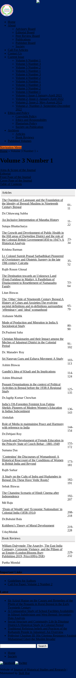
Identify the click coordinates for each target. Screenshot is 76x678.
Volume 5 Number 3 (28, 64)
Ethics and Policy (18, 113)
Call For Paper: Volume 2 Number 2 (30, 584)
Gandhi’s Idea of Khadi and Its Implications (29, 371)
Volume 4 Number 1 (28, 81)
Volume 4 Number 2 (28, 78)
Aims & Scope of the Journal (18, 170)
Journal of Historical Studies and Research (40, 669)
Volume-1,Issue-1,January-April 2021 (39, 95)
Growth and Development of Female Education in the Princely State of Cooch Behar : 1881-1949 (33, 442)
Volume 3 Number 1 (28, 92)
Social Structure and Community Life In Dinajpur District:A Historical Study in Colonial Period (38, 623)
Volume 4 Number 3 (28, 74)
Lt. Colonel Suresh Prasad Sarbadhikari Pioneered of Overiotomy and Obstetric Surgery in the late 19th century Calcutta (33, 259)
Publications (23, 39)
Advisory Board (25, 29)
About (12, 25)
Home (11, 22)
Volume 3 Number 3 (28, 85)
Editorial (5, 173)
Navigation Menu (11, 147)
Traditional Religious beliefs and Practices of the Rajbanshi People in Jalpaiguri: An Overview (37, 630)
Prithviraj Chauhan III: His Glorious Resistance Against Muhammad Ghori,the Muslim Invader (42, 637)
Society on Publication (29, 127)
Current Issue (16, 57)
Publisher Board (25, 43)
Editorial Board (25, 32)
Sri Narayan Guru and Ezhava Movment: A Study (32, 358)
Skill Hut (24, 673)
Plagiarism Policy (26, 123)
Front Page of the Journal (15, 177)
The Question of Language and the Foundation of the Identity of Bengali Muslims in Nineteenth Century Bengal (32, 203)
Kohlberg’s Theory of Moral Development (28, 525)
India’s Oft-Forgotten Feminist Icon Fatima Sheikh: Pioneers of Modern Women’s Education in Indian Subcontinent (32, 407)
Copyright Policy (26, 116)
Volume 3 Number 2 (28, 88)
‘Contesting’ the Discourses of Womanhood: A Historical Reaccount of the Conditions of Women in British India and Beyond (32, 460)
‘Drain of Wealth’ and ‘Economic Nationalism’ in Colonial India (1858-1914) (32, 510)
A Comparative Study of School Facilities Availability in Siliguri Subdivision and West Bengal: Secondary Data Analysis (41, 614)
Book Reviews (25, 137)
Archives (13, 130)
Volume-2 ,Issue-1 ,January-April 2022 (40, 99)
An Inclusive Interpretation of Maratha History (30, 219)
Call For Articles (18, 50)
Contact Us (15, 53)
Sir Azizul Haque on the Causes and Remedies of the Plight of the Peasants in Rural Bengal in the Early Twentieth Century (40, 604)
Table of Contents (11, 184)
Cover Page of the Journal (16, 180)
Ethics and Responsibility (31, 120)
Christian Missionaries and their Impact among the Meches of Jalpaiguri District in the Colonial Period (33, 342)
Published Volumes (19, 141)
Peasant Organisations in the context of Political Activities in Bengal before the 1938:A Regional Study (31, 388)
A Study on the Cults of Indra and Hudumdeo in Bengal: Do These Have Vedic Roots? (31, 478)
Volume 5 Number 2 (28, 67)
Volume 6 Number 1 (28, 60)
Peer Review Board (28, 36)
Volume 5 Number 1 (28, 71)
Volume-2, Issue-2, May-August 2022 (39, 102)
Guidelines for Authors (22, 580)
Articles (20, 134)
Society (20, 46)
